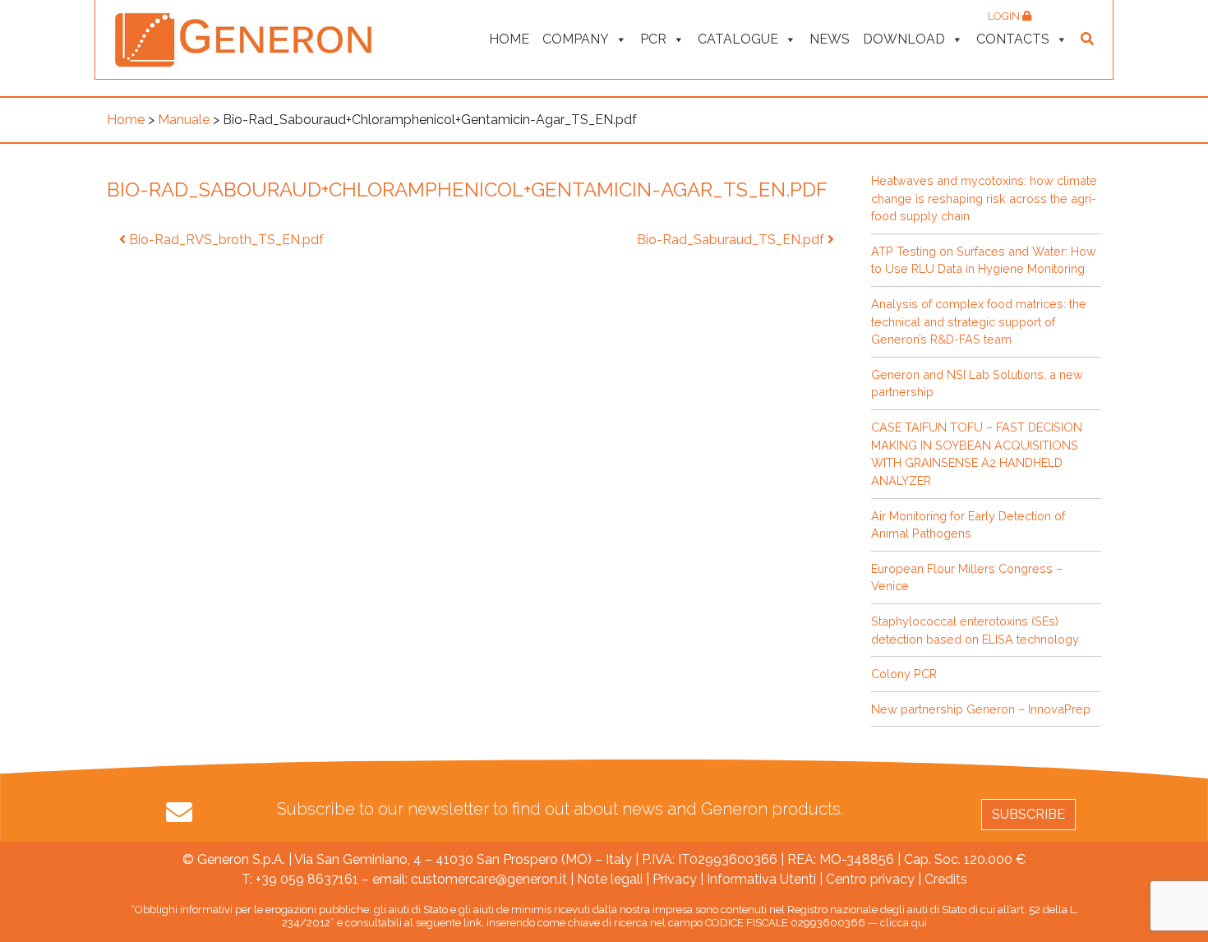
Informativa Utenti (761, 879)
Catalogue (738, 39)
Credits (945, 879)
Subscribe (1028, 814)
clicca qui (903, 923)
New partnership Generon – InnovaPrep (980, 709)
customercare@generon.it (489, 879)
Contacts (1012, 39)
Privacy (674, 879)
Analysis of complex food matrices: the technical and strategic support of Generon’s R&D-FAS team (978, 321)
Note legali (610, 879)
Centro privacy (870, 879)
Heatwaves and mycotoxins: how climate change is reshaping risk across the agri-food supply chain (984, 198)
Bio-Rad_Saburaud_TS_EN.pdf (732, 239)
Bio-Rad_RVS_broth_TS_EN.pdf (225, 239)
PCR (653, 39)
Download (904, 39)
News (829, 39)
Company (575, 39)
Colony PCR (904, 674)
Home (509, 39)
